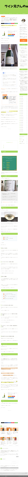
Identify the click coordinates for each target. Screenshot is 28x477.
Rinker (11, 33)
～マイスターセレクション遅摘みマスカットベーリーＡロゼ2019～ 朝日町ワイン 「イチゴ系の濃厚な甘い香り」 (23, 56)
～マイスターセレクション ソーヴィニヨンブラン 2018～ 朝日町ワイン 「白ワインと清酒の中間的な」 (23, 64)
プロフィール (10, 13)
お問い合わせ (24, 13)
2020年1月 (23, 115)
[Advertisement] (9, 134)
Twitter (17, 13)
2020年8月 (23, 103)
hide (11, 142)
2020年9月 (23, 101)
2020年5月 (23, 108)
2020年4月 (23, 110)
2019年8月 (23, 122)
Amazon (10, 34)
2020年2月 (23, 113)
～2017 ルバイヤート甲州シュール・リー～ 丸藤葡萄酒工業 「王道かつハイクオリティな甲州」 (24, 78)
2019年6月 (23, 125)
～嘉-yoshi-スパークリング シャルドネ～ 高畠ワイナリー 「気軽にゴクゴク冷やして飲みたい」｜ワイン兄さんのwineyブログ (23, 89)
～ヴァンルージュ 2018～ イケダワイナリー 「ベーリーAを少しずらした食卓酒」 (23, 48)
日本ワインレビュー (3, 16)
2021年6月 (23, 96)
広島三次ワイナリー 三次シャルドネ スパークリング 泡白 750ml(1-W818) (12, 32)
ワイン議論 (23, 141)
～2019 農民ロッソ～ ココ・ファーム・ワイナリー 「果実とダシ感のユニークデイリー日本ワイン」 (23, 51)
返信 (17, 456)
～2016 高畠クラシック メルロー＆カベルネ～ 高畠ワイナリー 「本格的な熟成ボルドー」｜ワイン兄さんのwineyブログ (24, 83)
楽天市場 (13, 34)
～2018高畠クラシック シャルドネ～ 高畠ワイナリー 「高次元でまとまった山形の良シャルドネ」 (23, 81)
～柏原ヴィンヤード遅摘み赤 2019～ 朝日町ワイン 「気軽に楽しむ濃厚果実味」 (23, 61)
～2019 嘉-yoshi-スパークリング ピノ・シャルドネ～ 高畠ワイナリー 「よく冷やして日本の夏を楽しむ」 (23, 87)
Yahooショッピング (11, 35)
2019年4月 (23, 129)
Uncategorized (23, 136)
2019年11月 (23, 117)
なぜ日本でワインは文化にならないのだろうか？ (23, 71)
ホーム (4, 13)
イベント (23, 138)
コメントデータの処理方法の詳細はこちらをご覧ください (9, 470)
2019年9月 (23, 120)
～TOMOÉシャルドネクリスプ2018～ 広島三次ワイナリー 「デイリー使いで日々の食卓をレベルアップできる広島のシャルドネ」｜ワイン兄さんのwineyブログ (9, 451)
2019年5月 (23, 127)
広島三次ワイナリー (3, 88)
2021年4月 (23, 98)
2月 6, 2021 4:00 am (2, 452)
